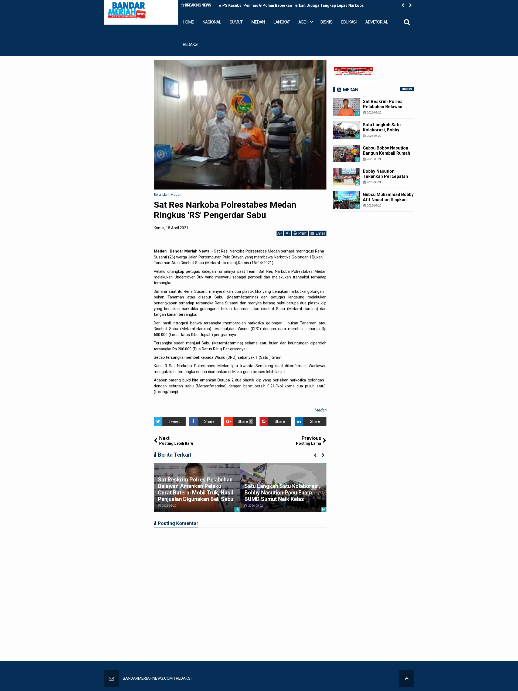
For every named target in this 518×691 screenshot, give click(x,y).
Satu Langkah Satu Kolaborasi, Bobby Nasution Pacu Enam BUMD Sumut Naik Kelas (282, 492)
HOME (188, 22)
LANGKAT (281, 22)
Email (320, 233)
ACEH (303, 22)
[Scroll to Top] (406, 678)
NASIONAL (211, 22)
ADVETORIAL (376, 22)
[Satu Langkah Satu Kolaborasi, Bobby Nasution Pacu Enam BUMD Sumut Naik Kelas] (346, 130)
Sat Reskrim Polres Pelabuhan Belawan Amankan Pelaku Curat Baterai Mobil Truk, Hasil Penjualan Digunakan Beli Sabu (195, 489)
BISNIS (326, 22)
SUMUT (236, 22)
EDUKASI (349, 22)
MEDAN (258, 22)
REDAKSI (190, 44)
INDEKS (407, 89)
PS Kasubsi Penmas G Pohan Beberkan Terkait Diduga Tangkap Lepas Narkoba (293, 5)
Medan (320, 410)
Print (302, 233)
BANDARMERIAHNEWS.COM (148, 678)
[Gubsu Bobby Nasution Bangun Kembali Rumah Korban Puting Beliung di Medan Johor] (346, 153)
